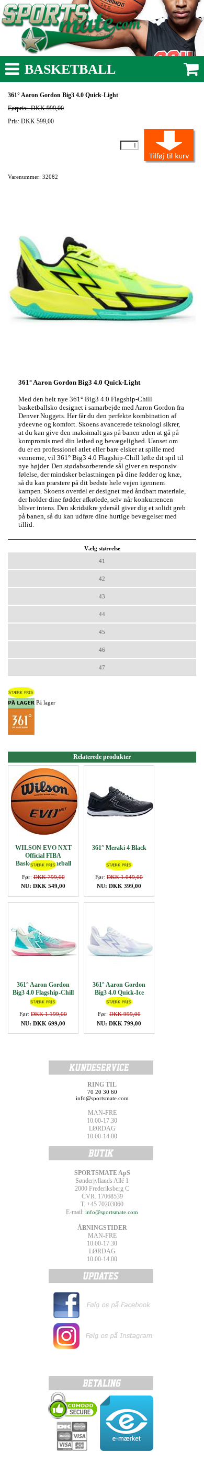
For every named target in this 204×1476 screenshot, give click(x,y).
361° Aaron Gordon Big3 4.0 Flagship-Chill (43, 988)
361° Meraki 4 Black (119, 847)
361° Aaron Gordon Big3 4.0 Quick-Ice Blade (119, 992)
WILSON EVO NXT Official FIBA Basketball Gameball (43, 855)
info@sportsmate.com (111, 1212)
